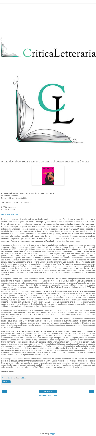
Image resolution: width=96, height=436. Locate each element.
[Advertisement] (48, 20)
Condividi (6, 381)
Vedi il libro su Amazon (10, 214)
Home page (48, 391)
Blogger (52, 434)
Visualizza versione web (48, 396)
